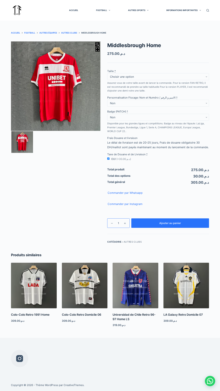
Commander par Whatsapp (125, 192)
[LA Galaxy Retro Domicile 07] (186, 285)
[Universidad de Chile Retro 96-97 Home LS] (135, 285)
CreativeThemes (74, 385)
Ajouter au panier (170, 223)
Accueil (73, 10)
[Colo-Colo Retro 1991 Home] (34, 285)
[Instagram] (19, 358)
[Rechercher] (207, 10)
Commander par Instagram (125, 204)
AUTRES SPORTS (136, 10)
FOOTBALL (101, 10)
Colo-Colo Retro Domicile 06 (81, 314)
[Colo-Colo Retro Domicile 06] (85, 285)
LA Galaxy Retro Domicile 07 (183, 314)
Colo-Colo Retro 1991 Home (30, 314)
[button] (210, 381)
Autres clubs (133, 241)
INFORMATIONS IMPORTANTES (182, 10)
